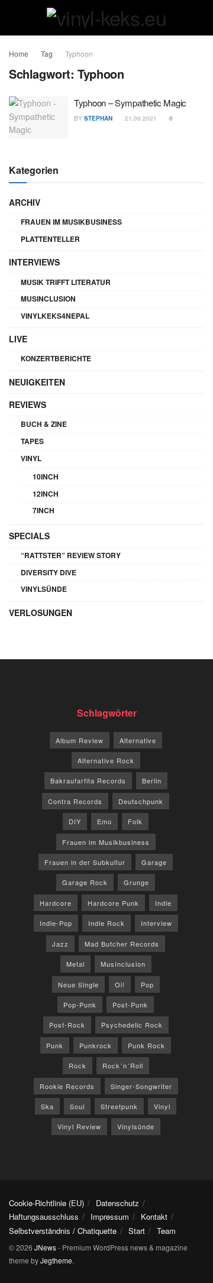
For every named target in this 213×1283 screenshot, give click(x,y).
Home (18, 53)
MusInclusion (48, 298)
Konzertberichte (56, 358)
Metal (75, 963)
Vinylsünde (44, 589)
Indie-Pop (56, 923)
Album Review (80, 740)
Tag (47, 53)
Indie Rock (106, 923)
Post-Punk (130, 1004)
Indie (163, 903)
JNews (45, 1247)
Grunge (136, 882)
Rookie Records (67, 1086)
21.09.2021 (140, 118)
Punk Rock (146, 1045)
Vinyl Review (79, 1126)
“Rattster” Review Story (71, 555)
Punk (54, 1045)
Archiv (24, 202)
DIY (75, 821)
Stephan (98, 118)
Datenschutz (117, 1203)
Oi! (120, 984)
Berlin (152, 780)
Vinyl (31, 458)
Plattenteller (50, 239)
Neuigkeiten (37, 382)
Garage (154, 862)
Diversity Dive (48, 572)
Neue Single (78, 984)
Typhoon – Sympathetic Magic (130, 102)
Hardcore (56, 903)
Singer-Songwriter (141, 1086)
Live (18, 339)
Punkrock (95, 1045)
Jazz (60, 943)
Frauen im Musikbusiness (71, 221)
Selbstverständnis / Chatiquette (63, 1230)
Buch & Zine (44, 424)
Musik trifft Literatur (66, 282)
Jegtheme (56, 1260)
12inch (46, 493)
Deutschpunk (140, 801)
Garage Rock (85, 882)
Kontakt (154, 1216)
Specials (29, 536)
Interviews (34, 262)
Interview (156, 923)
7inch (43, 510)
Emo (104, 821)
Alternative (138, 740)
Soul (77, 1106)
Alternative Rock (106, 760)
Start (136, 1230)
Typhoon (79, 53)
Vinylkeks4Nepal (55, 315)
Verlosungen (40, 612)
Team (166, 1230)
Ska (47, 1106)
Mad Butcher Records (122, 943)
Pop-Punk (79, 1004)
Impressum (110, 1216)
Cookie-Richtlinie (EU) (46, 1203)
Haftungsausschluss (44, 1216)
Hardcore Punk (113, 903)
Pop (147, 984)
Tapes (32, 441)
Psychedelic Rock (132, 1024)
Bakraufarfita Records (88, 780)
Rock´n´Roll (122, 1065)
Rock (77, 1065)
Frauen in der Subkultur (84, 862)
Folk (135, 821)
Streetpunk (119, 1106)
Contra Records (75, 801)
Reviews (27, 404)
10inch (46, 476)
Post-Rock (67, 1024)
